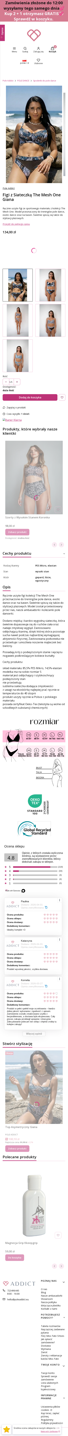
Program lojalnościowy (48, 1388)
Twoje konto (48, 1373)
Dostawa (46, 1345)
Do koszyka (14, 1257)
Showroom (47, 1298)
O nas (44, 1289)
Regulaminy (47, 1419)
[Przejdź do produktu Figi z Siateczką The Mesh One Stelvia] (18, 355)
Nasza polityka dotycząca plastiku (51, 1304)
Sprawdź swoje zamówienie (49, 1378)
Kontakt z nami (49, 1308)
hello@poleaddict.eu (18, 1299)
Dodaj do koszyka (30, 397)
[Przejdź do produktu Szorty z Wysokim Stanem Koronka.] (34, 477)
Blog (43, 1292)
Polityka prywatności (52, 1423)
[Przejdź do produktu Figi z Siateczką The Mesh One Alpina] (18, 320)
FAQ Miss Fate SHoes (52, 1335)
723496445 (13, 1290)
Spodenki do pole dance (44, 80)
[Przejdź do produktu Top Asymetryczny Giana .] (34, 1087)
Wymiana (46, 1349)
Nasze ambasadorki (51, 1295)
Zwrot (44, 1352)
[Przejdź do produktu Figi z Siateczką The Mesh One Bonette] (50, 320)
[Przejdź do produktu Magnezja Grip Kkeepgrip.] (34, 1203)
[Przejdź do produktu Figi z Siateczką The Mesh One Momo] (50, 285)
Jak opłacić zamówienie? (48, 1341)
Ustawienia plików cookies (50, 1408)
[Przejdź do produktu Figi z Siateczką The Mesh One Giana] (18, 285)
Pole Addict (8, 80)
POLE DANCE (23, 80)
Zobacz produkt (17, 532)
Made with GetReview (49, 1431)
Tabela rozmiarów (50, 1326)
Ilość (5, 376)
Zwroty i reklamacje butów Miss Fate (51, 1357)
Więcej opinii (34, 1033)
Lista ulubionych (49, 1382)
